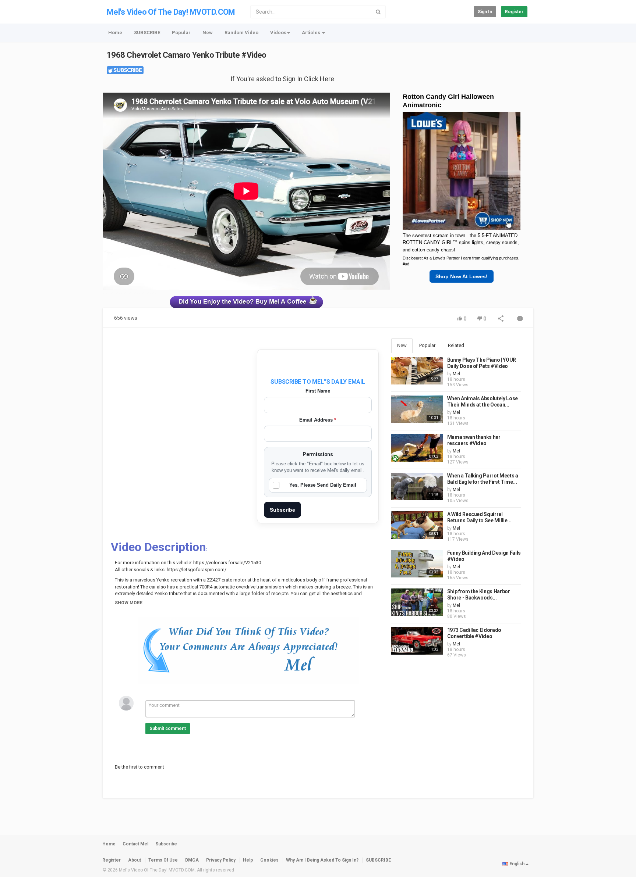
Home (115, 32)
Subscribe (282, 510)
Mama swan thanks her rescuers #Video (474, 440)
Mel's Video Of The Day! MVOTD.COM (171, 12)
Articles (311, 32)
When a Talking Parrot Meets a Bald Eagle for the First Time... (482, 479)
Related (456, 345)
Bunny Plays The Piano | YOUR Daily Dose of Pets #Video (481, 363)
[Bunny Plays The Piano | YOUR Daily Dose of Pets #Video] (417, 370)
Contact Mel (135, 843)
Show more (128, 602)
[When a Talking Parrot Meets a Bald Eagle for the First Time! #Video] (417, 486)
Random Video (241, 32)
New (207, 32)
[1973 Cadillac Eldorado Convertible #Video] (417, 641)
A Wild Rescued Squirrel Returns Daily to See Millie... (479, 517)
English (517, 863)
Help (248, 860)
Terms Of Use (163, 860)
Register (514, 11)
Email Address (317, 420)
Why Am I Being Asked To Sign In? (322, 860)
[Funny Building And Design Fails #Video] (417, 563)
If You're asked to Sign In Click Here (282, 79)
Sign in (485, 11)
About (134, 860)
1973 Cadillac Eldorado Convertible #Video (474, 633)
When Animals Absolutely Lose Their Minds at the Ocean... (482, 401)
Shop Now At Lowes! (461, 276)
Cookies (269, 860)
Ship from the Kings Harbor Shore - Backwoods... (478, 594)
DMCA (192, 860)
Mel (456, 373)
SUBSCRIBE (147, 32)
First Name (317, 391)
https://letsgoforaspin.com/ (196, 569)
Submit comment (167, 728)
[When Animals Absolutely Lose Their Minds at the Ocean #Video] (417, 409)
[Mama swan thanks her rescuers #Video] (417, 448)
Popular (181, 32)
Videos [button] (278, 32)
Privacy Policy (221, 860)
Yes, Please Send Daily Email (322, 485)
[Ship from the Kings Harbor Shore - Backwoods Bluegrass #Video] (417, 602)
